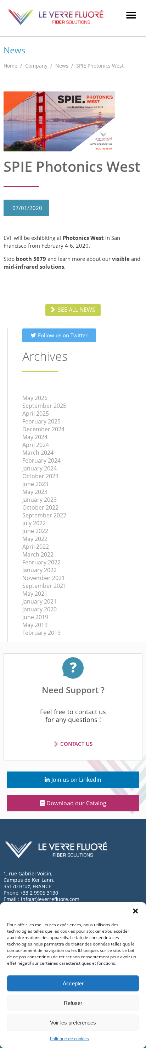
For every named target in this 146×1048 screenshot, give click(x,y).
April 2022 (35, 547)
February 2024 (41, 460)
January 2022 (39, 570)
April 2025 (35, 413)
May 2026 (34, 398)
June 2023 (35, 484)
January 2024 (39, 468)
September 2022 (44, 515)
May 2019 (34, 625)
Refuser (73, 1003)
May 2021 (34, 593)
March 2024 (38, 453)
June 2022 (35, 531)
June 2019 (35, 617)
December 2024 (43, 429)
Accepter (73, 983)
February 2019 (41, 633)
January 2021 (39, 601)
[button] (135, 911)
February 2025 (41, 421)
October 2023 (40, 476)
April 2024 (35, 445)
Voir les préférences (73, 1023)
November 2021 (43, 578)
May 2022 (34, 539)
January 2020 (39, 609)
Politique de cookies (69, 1039)
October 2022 (40, 507)
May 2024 (34, 437)
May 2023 (34, 492)
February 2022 (41, 562)
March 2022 (38, 554)
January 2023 (39, 500)
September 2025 (44, 406)
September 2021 (44, 586)
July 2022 (34, 523)
